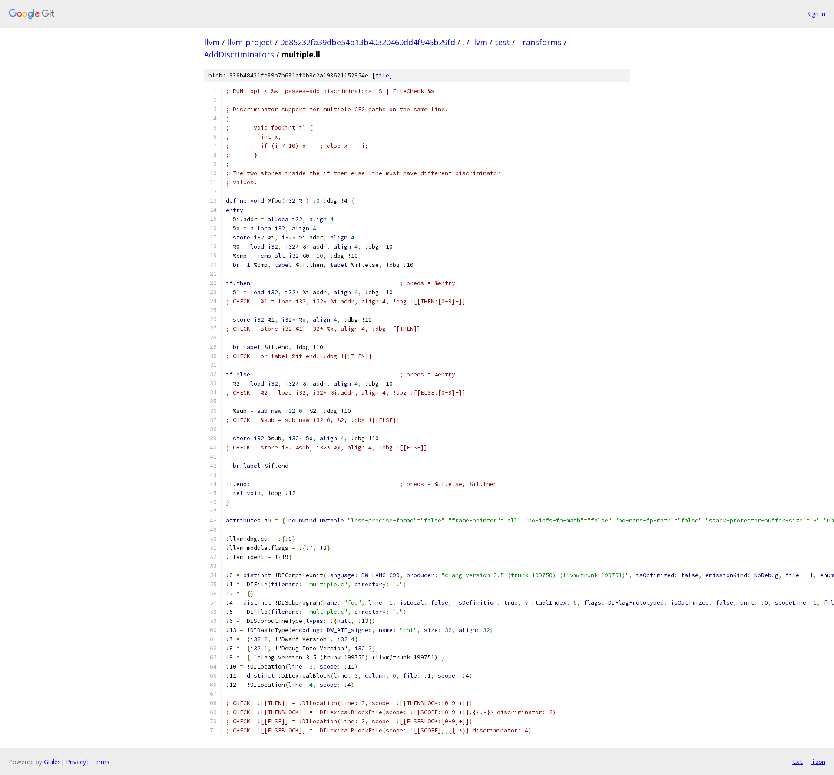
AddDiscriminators (239, 54)
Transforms (539, 42)
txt (797, 761)
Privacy (76, 762)
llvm (212, 42)
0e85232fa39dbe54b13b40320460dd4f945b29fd (367, 42)
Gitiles (52, 762)
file (382, 75)
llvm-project (250, 42)
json (818, 761)
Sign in (816, 14)
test (502, 42)
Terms (100, 762)
